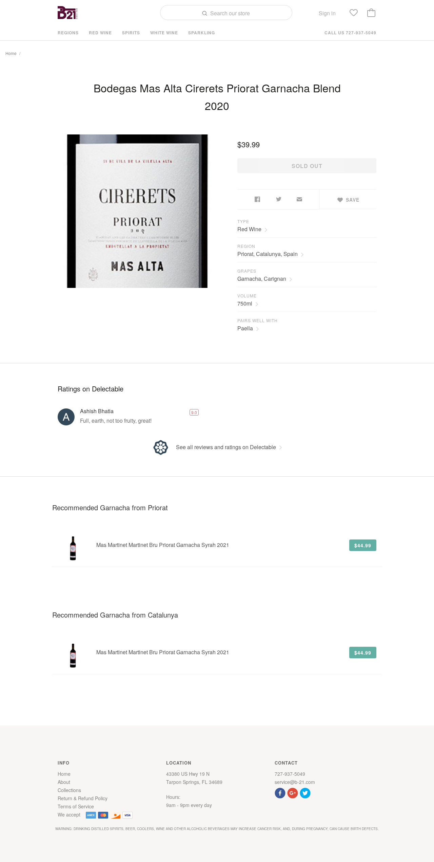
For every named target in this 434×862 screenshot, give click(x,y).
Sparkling (201, 33)
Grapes (246, 271)
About (64, 781)
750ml (244, 303)
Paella (245, 328)
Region (246, 246)
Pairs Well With (257, 320)
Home (11, 53)
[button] (281, 792)
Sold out (307, 166)
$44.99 (362, 545)
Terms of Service (76, 806)
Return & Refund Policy (82, 798)
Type (243, 221)
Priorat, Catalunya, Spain (267, 254)
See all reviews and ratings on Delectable (226, 447)
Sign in (327, 13)
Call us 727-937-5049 (350, 33)
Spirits (131, 33)
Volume (247, 295)
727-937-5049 (290, 773)
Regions (68, 33)
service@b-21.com (295, 781)
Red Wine (100, 33)
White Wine (164, 33)
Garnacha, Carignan (261, 278)
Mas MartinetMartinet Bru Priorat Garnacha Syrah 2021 (162, 545)
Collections (69, 790)
